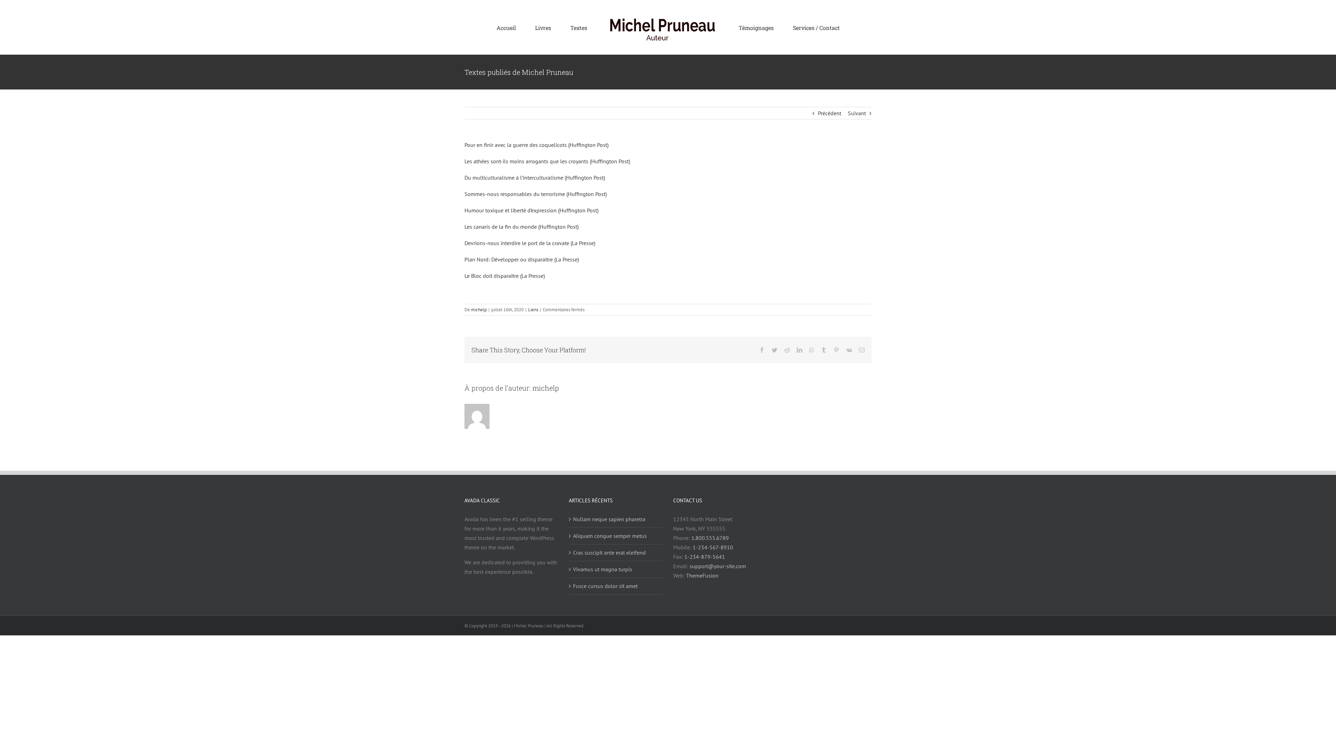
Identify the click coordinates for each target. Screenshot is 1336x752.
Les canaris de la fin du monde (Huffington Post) (521, 226)
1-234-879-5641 (704, 556)
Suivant (857, 113)
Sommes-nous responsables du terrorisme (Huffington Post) (535, 193)
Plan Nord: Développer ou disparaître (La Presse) (521, 259)
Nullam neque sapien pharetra (609, 519)
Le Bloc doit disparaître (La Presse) (504, 275)
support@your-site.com (718, 566)
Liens (533, 310)
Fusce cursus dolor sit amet (605, 585)
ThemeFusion (702, 575)
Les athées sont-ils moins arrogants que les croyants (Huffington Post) (547, 161)
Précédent (829, 113)
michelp (479, 310)
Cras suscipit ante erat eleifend (609, 552)
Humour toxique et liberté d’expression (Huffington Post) (531, 210)
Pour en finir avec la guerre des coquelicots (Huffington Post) (536, 144)
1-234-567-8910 (713, 547)
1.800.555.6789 (710, 537)
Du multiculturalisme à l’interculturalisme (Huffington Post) (534, 177)
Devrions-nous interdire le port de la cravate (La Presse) (529, 243)
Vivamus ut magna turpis (602, 569)
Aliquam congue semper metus (610, 535)
